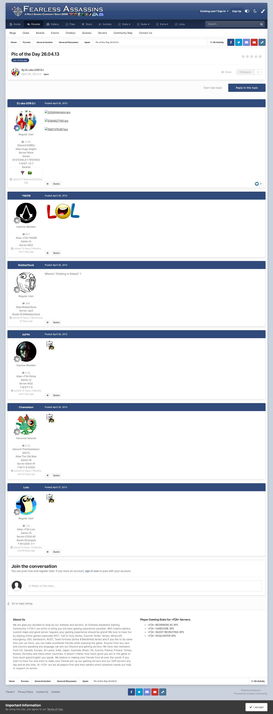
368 (27, 303)
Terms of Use (55, 709)
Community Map (123, 32)
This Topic (248, 24)
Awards (40, 32)
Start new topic (213, 87)
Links (181, 24)
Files (72, 24)
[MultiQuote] (48, 183)
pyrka (26, 334)
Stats (125, 24)
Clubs (26, 32)
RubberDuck (26, 265)
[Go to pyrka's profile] (26, 351)
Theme (9, 691)
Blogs (13, 32)
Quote (56, 183)
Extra (163, 24)
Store (88, 24)
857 (27, 234)
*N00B (26, 195)
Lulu (26, 487)
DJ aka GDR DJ (26, 103)
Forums (35, 24)
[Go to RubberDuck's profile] (26, 282)
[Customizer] (247, 11)
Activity (106, 24)
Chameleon (26, 407)
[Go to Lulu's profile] (26, 504)
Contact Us (145, 32)
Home (17, 24)
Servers (102, 32)
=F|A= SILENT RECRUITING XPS (166, 632)
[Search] (261, 24)
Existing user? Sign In (213, 11)
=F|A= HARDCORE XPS (161, 628)
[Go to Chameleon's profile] (26, 424)
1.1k (27, 525)
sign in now (92, 570)
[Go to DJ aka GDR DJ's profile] (15, 72)
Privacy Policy (25, 691)
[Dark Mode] (255, 11)
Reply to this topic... (43, 585)
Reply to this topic (247, 87)
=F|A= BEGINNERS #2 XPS (163, 624)
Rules (144, 24)
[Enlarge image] (57, 112)
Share (227, 71)
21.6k (27, 141)
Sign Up (236, 11)
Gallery (54, 24)
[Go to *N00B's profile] (26, 213)
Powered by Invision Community (250, 693)
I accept (258, 707)
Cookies (55, 691)
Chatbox (70, 32)
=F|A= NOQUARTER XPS (162, 635)
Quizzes (86, 32)
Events (55, 32)
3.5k (27, 372)
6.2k (27, 445)
